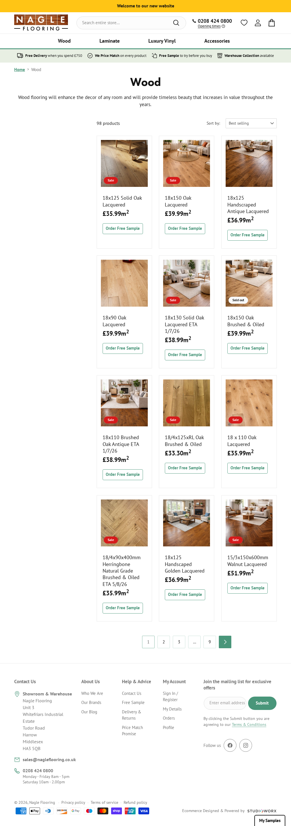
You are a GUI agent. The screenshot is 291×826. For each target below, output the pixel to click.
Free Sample (133, 702)
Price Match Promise (132, 731)
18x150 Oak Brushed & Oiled (245, 320)
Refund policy (135, 802)
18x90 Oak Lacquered (114, 320)
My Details (172, 709)
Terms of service (104, 802)
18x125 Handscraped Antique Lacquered (248, 204)
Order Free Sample (123, 228)
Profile (168, 727)
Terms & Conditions (249, 724)
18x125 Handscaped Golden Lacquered (185, 564)
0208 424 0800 (38, 770)
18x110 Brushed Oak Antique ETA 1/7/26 (121, 444)
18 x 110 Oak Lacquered (241, 440)
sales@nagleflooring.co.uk (49, 759)
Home (19, 69)
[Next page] (225, 642)
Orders (169, 718)
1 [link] (148, 642)
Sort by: (213, 123)
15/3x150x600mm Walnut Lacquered (247, 560)
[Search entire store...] (176, 22)
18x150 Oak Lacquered (178, 201)
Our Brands (91, 702)
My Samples (269, 820)
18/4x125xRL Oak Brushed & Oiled (184, 440)
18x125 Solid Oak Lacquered (122, 201)
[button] (64, 41)
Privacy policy (73, 802)
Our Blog (89, 712)
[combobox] (131, 22)
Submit (262, 703)
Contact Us (131, 693)
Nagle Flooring (42, 802)
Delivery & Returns (131, 715)
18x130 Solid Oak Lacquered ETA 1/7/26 (184, 324)
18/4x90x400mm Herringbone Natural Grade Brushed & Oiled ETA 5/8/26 (122, 570)
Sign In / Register (170, 697)
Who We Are (92, 693)
